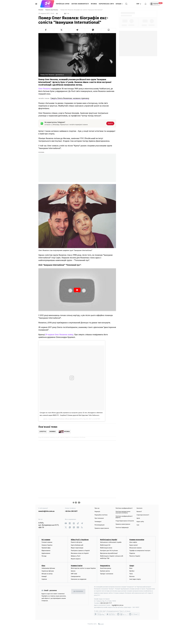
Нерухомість (105, 566)
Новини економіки (136, 540)
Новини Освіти (76, 566)
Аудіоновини (46, 553)
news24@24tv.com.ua (46, 511)
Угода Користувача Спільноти (125, 521)
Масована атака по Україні (80, 553)
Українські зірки (62, 4)
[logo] (47, 4)
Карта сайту (140, 521)
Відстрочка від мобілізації (109, 553)
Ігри (138, 525)
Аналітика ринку (105, 568)
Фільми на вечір (47, 574)
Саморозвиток (76, 576)
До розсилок (78, 591)
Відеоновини (46, 550)
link (65, 523)
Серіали (44, 579)
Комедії (44, 576)
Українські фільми (48, 571)
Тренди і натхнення (106, 574)
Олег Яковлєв (44, 88)
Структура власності (143, 515)
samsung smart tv (134, 614)
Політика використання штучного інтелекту (123, 512)
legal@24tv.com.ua (117, 605)
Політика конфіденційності (124, 508)
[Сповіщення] (145, 3)
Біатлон (132, 576)
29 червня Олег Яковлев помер (59, 334)
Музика (94, 4)
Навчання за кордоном (78, 579)
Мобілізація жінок (106, 548)
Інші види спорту (135, 579)
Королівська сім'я (106, 4)
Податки (132, 553)
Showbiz (41, 10)
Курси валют (133, 545)
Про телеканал (99, 518)
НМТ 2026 (74, 574)
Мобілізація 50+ (105, 545)
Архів (138, 518)
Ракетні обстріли (76, 542)
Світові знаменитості (80, 4)
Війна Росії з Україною (80, 540)
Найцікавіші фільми (48, 568)
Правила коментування (123, 524)
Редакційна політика (101, 515)
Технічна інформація (122, 527)
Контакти (139, 508)
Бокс (130, 568)
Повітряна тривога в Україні (80, 550)
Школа (73, 571)
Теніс (131, 574)
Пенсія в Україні (134, 556)
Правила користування (102, 528)
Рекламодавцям (99, 525)
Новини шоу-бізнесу (51, 10)
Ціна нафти (133, 542)
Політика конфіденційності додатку (124, 517)
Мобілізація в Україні (108, 540)
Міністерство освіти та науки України (83, 568)
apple (111, 614)
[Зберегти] (108, 29)
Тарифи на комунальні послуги (139, 550)
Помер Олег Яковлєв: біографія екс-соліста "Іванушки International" (81, 10)
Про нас (97, 508)
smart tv (122, 614)
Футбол (131, 571)
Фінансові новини (135, 548)
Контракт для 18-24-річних (109, 550)
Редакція (97, 511)
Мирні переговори (77, 548)
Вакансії (139, 511)
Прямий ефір (46, 548)
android (99, 614)
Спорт (131, 566)
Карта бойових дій (77, 545)
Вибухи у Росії (75, 556)
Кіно (43, 566)
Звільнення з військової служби (110, 542)
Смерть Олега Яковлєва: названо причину (69, 98)
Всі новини (46, 540)
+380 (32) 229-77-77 (106, 603)
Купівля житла (105, 571)
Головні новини (47, 542)
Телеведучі (98, 521)
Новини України (47, 545)
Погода (44, 556)
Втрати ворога (76, 559)
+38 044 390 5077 (71, 511)
